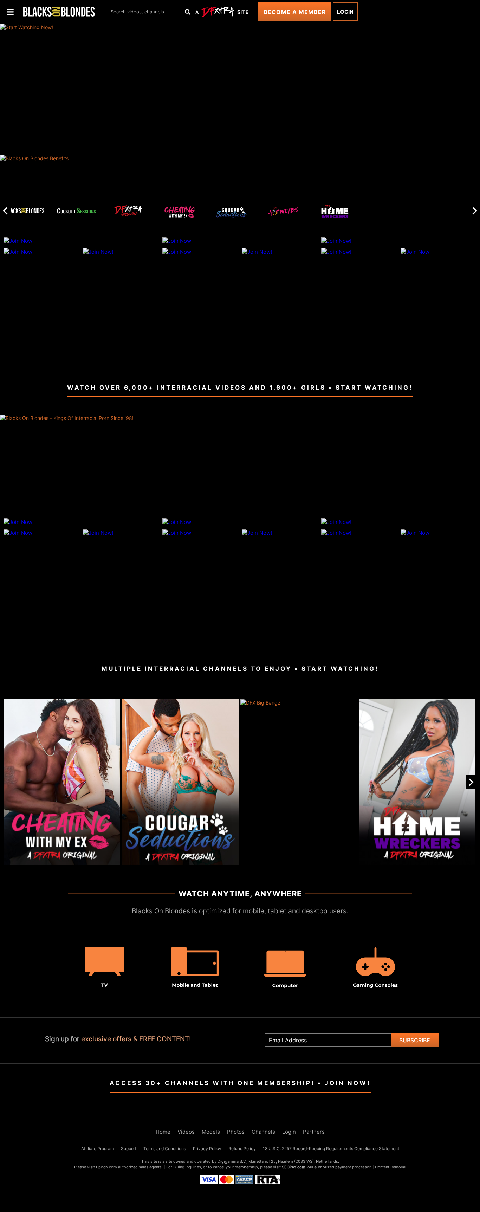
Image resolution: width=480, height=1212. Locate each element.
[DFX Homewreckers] (335, 213)
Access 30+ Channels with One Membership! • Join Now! (240, 1083)
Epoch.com (106, 1167)
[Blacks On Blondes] (25, 211)
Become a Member (295, 11)
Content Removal (390, 1167)
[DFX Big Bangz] (298, 782)
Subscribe (414, 1040)
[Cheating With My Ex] (180, 213)
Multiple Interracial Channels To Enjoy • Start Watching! (240, 668)
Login (345, 11)
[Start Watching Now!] (180, 89)
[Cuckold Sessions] (77, 211)
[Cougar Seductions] (232, 213)
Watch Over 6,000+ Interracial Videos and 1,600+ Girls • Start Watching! (240, 387)
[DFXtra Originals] (128, 211)
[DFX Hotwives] (283, 213)
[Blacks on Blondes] (59, 11)
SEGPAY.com (293, 1167)
